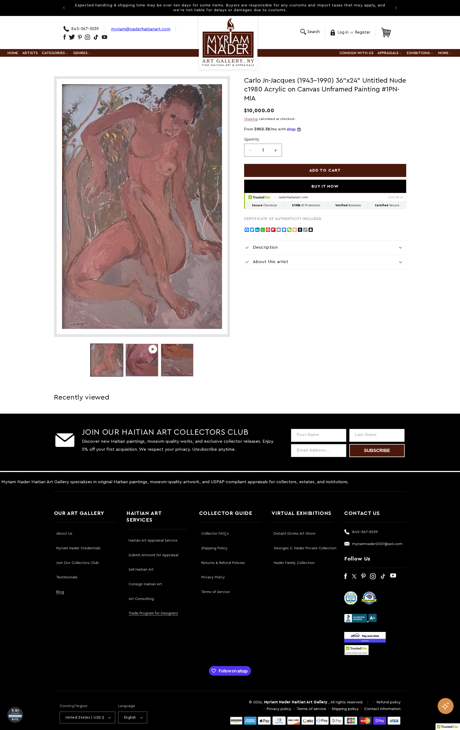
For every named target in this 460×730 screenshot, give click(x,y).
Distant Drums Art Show (294, 533)
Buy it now (325, 186)
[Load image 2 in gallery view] (177, 360)
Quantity (251, 139)
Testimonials (66, 577)
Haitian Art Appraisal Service (153, 540)
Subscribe (377, 450)
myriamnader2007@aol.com (377, 544)
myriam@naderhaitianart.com (140, 29)
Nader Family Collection (294, 563)
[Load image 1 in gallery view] (107, 360)
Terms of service (311, 709)
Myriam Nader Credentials (78, 548)
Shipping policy (345, 709)
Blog (60, 592)
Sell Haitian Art (141, 569)
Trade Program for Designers (153, 613)
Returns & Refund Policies (223, 563)
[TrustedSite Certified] (356, 650)
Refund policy (389, 702)
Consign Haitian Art (145, 584)
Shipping (251, 118)
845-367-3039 (85, 29)
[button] (310, 31)
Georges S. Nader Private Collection (305, 548)
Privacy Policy (213, 577)
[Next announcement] (396, 7)
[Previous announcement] (64, 7)
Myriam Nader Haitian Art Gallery (295, 702)
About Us (64, 533)
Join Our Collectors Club (77, 563)
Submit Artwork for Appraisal (153, 555)
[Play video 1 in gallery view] (142, 360)
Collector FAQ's (215, 533)
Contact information (382, 709)
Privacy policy (279, 709)
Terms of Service (215, 592)
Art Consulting (141, 599)
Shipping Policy (214, 548)
